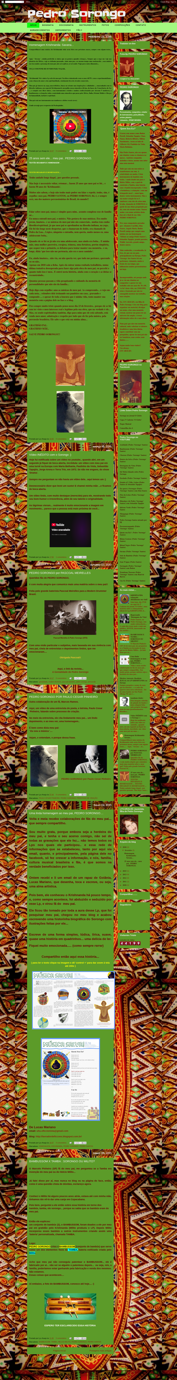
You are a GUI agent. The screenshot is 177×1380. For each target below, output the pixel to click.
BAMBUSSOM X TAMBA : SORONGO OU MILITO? (62, 1161)
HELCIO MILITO (64, 1342)
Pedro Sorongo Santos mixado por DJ (133, 521)
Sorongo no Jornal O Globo (131, 415)
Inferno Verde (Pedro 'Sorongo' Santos (132, 508)
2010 (125, 885)
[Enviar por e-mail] (75, 151)
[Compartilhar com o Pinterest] (85, 151)
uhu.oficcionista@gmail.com (52, 1131)
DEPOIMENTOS (63, 30)
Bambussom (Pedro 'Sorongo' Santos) (131, 450)
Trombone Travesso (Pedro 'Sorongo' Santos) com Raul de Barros (132, 574)
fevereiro (128, 850)
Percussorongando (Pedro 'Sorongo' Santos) (130, 527)
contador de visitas (127, 940)
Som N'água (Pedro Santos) (131, 562)
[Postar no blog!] (77, 151)
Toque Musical (125, 424)
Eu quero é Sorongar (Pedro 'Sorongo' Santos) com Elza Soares (133, 489)
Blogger (94, 1375)
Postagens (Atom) (74, 1359)
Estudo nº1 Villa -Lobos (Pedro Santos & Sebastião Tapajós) (132, 483)
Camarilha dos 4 (126, 428)
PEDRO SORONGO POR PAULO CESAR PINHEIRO (63, 696)
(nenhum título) (137, 698)
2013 (125, 874)
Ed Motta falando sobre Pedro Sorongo (132, 472)
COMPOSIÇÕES (122, 25)
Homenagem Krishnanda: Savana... (51, 44)
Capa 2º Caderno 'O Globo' (131, 419)
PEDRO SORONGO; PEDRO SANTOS (78, 1146)
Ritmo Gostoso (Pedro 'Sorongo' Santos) (132, 540)
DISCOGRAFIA (66, 25)
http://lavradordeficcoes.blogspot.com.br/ (59, 1136)
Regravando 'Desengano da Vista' (139, 615)
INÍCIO (33, 25)
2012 (125, 878)
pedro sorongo (81, 682)
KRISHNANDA (56, 1146)
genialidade (43, 682)
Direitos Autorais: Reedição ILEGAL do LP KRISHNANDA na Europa (133, 680)
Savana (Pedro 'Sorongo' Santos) (133, 551)
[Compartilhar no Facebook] (82, 151)
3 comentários (61, 1338)
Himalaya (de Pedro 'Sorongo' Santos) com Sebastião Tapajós (132, 502)
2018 (125, 847)
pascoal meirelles (68, 682)
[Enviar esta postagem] (70, 151)
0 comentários (61, 151)
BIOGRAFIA (48, 25)
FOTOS (105, 25)
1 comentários (61, 557)
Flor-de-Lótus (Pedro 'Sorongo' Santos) (132, 495)
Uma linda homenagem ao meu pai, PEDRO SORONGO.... (66, 813)
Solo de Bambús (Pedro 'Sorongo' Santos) (133, 556)
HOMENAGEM (44, 1146)
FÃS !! (79, 30)
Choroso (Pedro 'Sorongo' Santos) (133, 455)
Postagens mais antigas (101, 1351)
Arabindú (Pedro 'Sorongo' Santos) (134, 444)
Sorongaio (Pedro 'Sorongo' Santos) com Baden (131, 567)
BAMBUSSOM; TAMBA (48, 1342)
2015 (125, 871)
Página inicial (59, 1351)
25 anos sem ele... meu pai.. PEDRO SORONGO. (60, 158)
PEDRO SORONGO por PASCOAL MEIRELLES (60, 573)
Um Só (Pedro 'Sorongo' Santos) (132, 580)
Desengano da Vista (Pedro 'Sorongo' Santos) (130, 466)
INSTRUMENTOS (87, 25)
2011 (125, 881)
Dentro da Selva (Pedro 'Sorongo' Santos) (133, 460)
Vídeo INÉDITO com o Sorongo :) (50, 454)
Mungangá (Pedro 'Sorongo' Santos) (131, 514)
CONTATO (141, 25)
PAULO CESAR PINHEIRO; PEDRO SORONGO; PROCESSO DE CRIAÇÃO (68, 798)
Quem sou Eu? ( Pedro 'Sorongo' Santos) (133, 533)
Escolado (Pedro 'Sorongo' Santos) (133, 478)
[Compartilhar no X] (80, 151)
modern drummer (54, 682)
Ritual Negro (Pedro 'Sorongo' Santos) (132, 546)
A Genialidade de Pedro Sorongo (70, 672)
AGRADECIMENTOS (40, 30)
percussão (92, 682)
